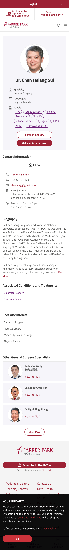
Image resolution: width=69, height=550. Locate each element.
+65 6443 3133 (20, 174)
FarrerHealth (45, 489)
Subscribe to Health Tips (36, 465)
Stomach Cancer (13, 299)
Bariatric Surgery (13, 322)
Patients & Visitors (17, 483)
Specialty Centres (17, 489)
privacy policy (48, 528)
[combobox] (34, 4)
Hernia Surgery (12, 329)
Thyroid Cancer (12, 341)
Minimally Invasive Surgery (19, 335)
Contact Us (44, 483)
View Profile (31, 377)
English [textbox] (33, 4)
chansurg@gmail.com (23, 185)
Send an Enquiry (34, 135)
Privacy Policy (47, 470)
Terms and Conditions (29, 517)
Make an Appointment (35, 143)
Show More (34, 432)
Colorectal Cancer (14, 293)
